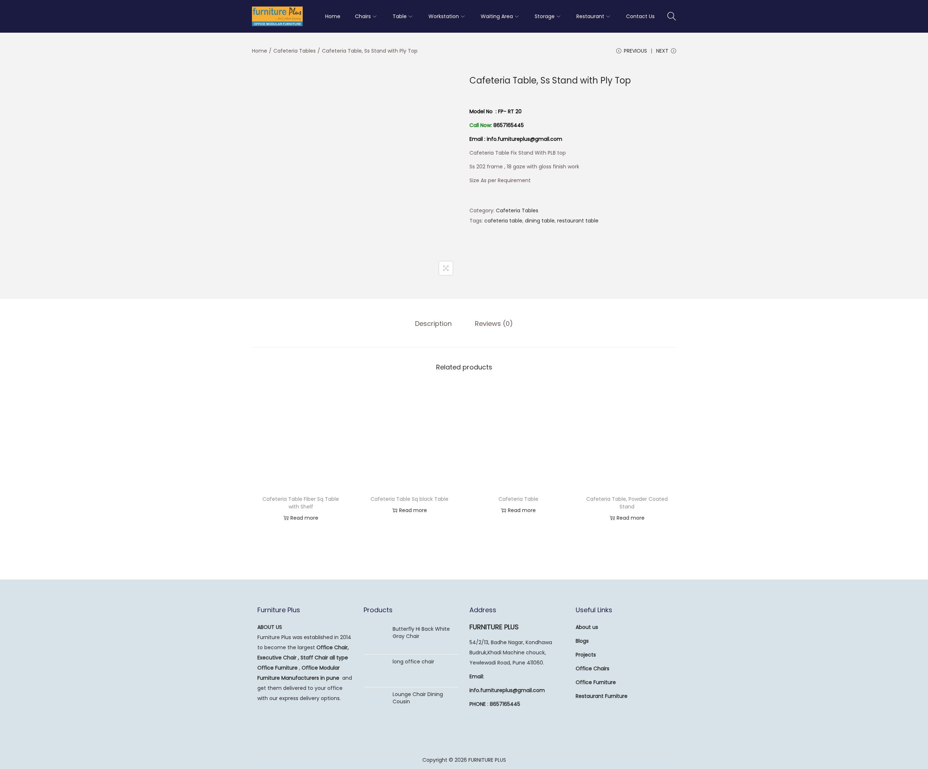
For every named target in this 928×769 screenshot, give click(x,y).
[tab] (433, 324)
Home (259, 50)
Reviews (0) (494, 323)
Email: (476, 676)
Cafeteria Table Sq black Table (409, 499)
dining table (540, 220)
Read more (304, 517)
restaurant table (577, 220)
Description (433, 323)
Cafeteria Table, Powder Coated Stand (627, 502)
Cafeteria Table (518, 499)
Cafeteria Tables (294, 50)
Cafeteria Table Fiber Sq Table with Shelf (300, 502)
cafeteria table (503, 220)
